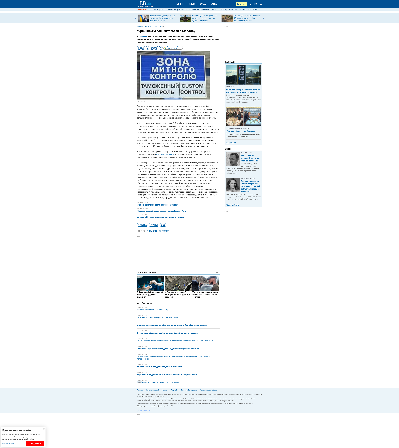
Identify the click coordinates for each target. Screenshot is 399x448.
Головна (140, 27)
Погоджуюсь (35, 443)
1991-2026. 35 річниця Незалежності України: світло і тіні (251, 158)
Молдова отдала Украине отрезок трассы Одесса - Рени (161, 211)
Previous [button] (135, 18)
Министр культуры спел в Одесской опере (158, 382)
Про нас (140, 390)
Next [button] (263, 18)
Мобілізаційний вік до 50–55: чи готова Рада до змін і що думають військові (204, 18)
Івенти (165, 390)
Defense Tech (142, 9)
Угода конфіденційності (209, 390)
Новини (179, 4)
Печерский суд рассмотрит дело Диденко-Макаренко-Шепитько (168, 348)
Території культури (228, 9)
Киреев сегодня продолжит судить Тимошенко (159, 366)
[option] (158, 18)
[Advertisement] (178, 251)
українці (154, 225)
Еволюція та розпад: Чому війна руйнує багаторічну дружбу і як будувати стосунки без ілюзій (250, 186)
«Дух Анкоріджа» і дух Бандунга (240, 131)
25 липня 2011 (157, 27)
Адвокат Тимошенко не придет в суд (152, 309)
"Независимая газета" (158, 231)
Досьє (203, 4)
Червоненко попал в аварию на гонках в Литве (157, 317)
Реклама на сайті (152, 390)
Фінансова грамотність (177, 9)
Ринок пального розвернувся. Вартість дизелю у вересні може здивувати (243, 91)
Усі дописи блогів (232, 205)
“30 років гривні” (157, 9)
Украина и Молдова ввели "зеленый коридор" (157, 204)
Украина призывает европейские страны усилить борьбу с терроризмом (172, 325)
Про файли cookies (8, 443)
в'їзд (163, 225)
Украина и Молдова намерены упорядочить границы (160, 217)
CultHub (214, 9)
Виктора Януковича (165, 154)
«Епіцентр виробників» (199, 9)
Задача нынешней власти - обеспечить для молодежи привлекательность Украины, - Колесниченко (173, 357)
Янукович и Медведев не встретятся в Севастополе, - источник (167, 374)
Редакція (174, 390)
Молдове (143, 36)
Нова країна (253, 9)
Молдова (142, 225)
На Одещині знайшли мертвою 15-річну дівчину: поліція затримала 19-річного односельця (247, 19)
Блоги (192, 4)
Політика (148, 27)
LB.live (214, 4)
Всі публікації (231, 142)
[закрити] (43, 429)
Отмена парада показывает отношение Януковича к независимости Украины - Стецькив (175, 340)
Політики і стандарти (189, 390)
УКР (255, 4)
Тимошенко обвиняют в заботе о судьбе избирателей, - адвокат (167, 332)
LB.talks (242, 9)
